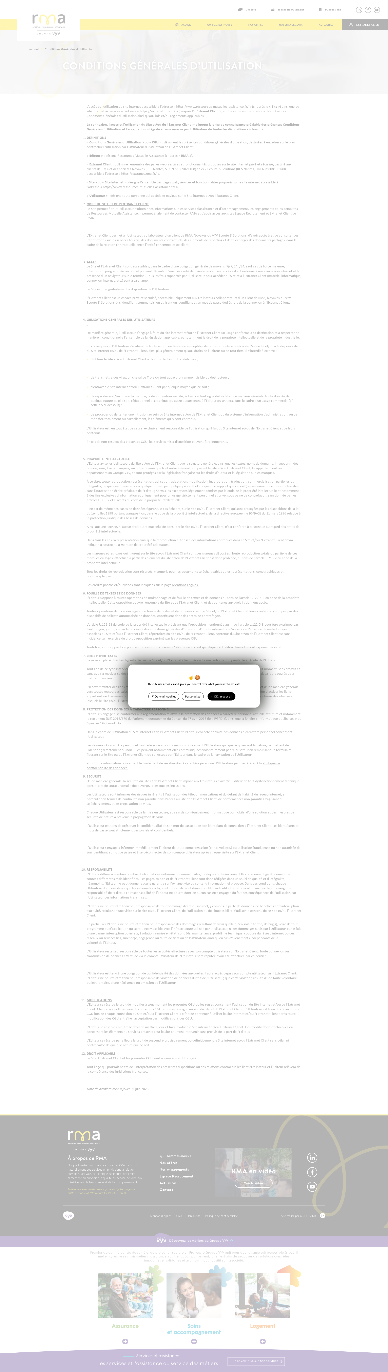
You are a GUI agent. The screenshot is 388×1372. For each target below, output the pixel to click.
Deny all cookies (165, 696)
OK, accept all (222, 696)
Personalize (192, 696)
